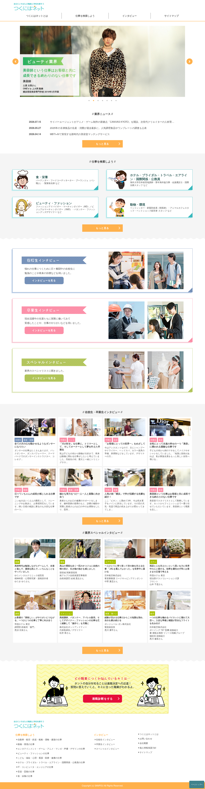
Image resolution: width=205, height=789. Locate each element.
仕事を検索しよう (85, 15)
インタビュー (129, 15)
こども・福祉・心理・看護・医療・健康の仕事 (40, 757)
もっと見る (102, 143)
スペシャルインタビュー (107, 748)
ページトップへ (197, 784)
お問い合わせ (146, 738)
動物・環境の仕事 (26, 744)
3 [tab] (97, 100)
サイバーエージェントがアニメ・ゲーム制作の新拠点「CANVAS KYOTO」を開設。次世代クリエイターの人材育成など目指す (118, 121)
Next (190, 61)
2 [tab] (93, 100)
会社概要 (144, 743)
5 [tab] (107, 100)
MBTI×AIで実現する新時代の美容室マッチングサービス (80, 134)
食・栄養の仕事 (25, 775)
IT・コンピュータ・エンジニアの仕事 (35, 766)
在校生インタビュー (105, 739)
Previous (15, 61)
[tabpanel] (102, 61)
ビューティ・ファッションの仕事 (33, 753)
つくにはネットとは (37, 15)
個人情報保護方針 (148, 747)
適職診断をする (102, 699)
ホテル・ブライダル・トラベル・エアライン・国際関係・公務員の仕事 (51, 762)
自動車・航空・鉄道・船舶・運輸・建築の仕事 (40, 739)
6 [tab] (111, 100)
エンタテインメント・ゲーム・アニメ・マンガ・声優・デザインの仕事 (51, 748)
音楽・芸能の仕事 (26, 771)
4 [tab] (102, 100)
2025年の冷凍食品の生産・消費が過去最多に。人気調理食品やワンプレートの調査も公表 (98, 128)
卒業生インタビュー (105, 744)
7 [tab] (116, 100)
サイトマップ (171, 15)
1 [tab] (88, 100)
